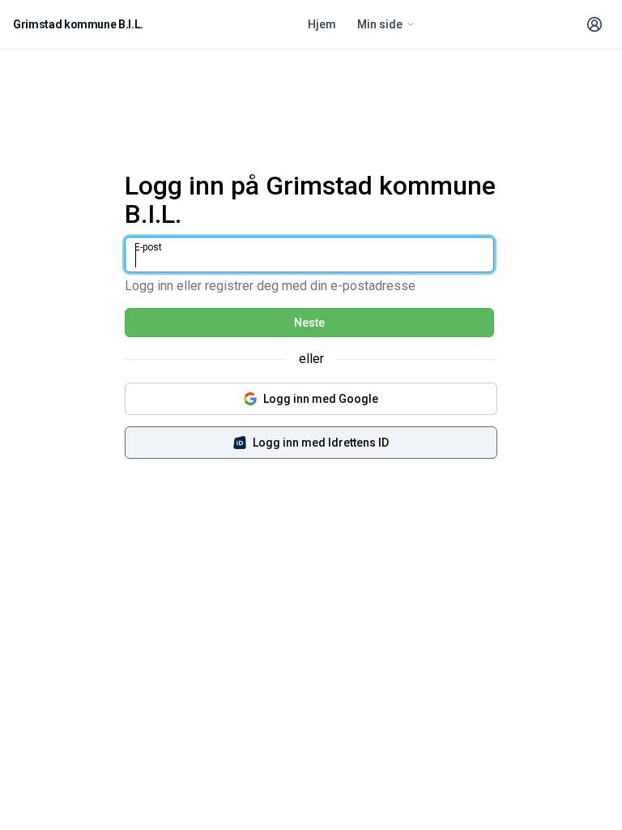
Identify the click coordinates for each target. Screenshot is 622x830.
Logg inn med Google (320, 398)
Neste (309, 322)
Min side (380, 24)
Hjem (322, 24)
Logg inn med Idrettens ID (321, 442)
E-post (148, 247)
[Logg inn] (594, 24)
